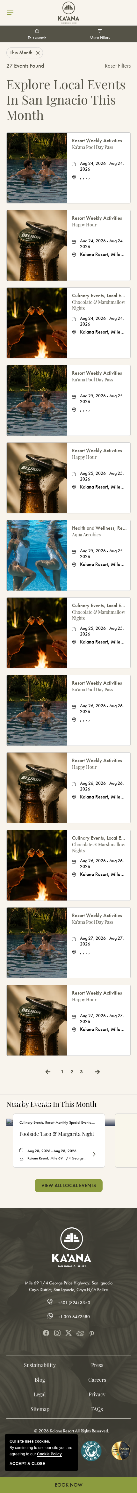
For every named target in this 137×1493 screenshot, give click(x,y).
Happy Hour (84, 225)
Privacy (97, 1394)
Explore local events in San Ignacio (66, 99)
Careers (97, 1379)
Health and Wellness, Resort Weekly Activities (99, 528)
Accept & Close (27, 1463)
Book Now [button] (69, 1485)
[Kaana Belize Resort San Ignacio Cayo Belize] (68, 13)
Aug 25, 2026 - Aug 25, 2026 (102, 398)
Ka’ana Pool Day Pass (92, 147)
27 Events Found (25, 65)
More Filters (100, 37)
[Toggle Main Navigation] (10, 13)
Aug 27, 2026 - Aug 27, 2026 (102, 941)
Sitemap (40, 1409)
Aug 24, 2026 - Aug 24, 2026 (102, 166)
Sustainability (40, 1365)
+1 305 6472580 (74, 1317)
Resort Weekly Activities (97, 140)
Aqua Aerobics (86, 535)
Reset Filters (118, 65)
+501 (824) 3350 (74, 1302)
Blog (40, 1379)
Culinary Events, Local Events (99, 295)
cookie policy (49, 1454)
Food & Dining (31, 1102)
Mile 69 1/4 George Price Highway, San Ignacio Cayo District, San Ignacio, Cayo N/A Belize (68, 1286)
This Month (37, 37)
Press (97, 1365)
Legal (40, 1394)
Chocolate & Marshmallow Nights (98, 305)
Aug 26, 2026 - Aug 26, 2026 (102, 708)
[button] (69, 1185)
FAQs (97, 1409)
